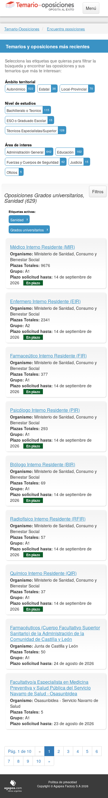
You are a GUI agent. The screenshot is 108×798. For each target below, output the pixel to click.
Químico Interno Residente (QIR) (43, 573)
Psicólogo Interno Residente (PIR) (45, 410)
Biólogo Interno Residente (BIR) (42, 464)
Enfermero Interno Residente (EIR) (45, 301)
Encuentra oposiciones (66, 29)
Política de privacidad (62, 782)
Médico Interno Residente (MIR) (42, 247)
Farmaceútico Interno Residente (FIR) (48, 356)
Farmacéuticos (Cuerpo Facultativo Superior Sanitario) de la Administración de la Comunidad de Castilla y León (55, 633)
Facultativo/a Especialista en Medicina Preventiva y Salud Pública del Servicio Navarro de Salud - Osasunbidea (50, 687)
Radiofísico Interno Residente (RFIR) (48, 519)
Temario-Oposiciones (21, 29)
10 (38, 761)
